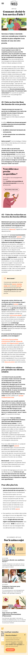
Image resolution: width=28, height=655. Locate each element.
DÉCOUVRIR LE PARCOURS (11, 189)
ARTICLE (13, 9)
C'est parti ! (10, 650)
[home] (14, 3)
